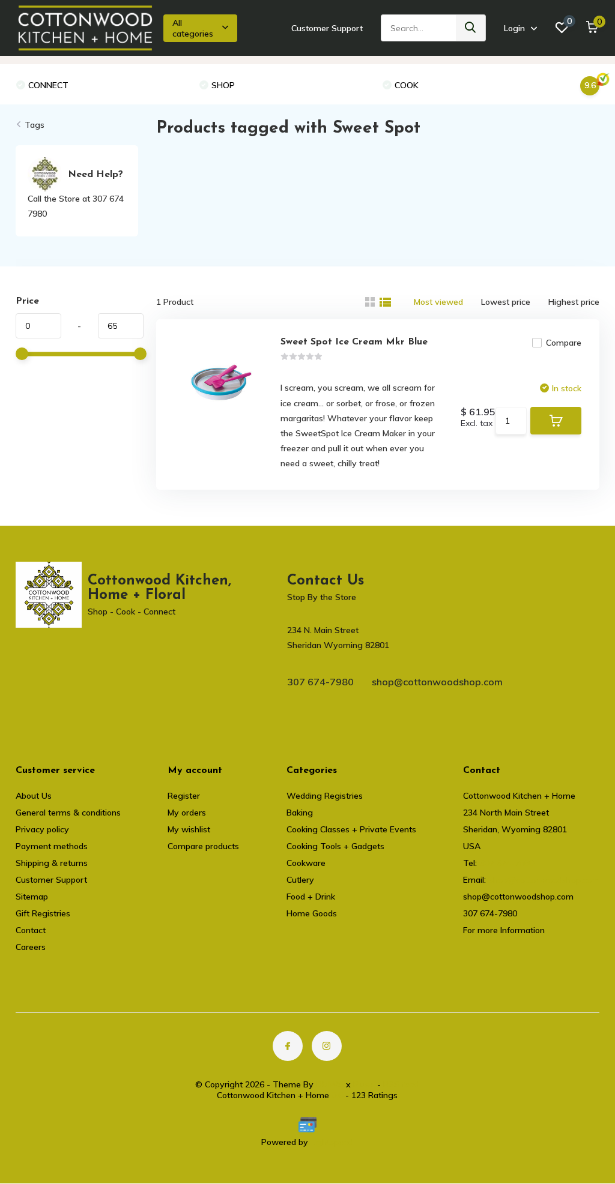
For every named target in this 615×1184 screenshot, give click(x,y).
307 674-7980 (320, 682)
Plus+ (364, 1084)
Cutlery (300, 879)
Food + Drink (310, 896)
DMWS (330, 1084)
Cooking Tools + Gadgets (335, 846)
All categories (192, 28)
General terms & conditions (68, 812)
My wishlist (189, 829)
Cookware (306, 863)
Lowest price (505, 301)
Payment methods (52, 846)
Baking (299, 812)
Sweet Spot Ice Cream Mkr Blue (354, 342)
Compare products (203, 846)
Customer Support (327, 28)
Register (184, 795)
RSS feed (401, 1084)
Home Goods (311, 913)
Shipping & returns (52, 863)
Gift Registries (43, 913)
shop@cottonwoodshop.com (437, 682)
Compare (563, 342)
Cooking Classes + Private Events (351, 829)
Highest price (573, 301)
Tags (34, 124)
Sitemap (32, 896)
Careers (31, 947)
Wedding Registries (324, 795)
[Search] (471, 27)
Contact (31, 930)
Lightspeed (332, 1142)
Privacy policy (42, 829)
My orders (187, 812)
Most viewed (438, 301)
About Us (34, 795)
